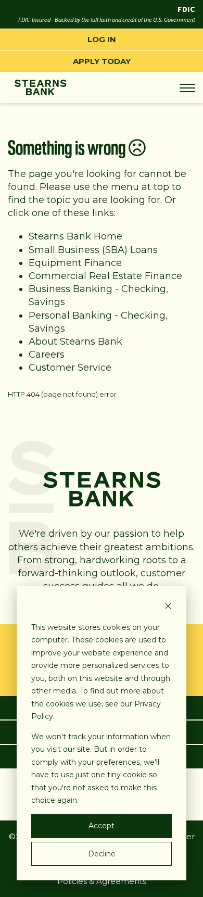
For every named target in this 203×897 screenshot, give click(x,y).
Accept (101, 825)
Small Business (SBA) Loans (93, 250)
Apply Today (102, 61)
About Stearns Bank (75, 341)
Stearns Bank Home (75, 236)
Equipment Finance (75, 263)
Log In (101, 39)
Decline (102, 853)
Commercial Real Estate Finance (105, 276)
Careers (47, 354)
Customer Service (70, 367)
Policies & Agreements (101, 881)
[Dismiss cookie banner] (168, 607)
